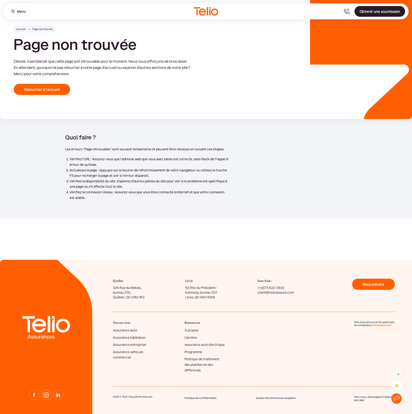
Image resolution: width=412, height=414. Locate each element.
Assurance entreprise (129, 344)
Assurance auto (125, 330)
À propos (191, 330)
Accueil (21, 29)
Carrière (191, 337)
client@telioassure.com (275, 292)
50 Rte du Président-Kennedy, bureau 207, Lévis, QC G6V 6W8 (201, 292)
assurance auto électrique (205, 344)
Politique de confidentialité (201, 397)
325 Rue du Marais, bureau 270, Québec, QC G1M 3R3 (128, 292)
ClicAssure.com (382, 325)
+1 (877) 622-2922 (270, 288)
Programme (193, 352)
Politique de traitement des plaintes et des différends (202, 364)
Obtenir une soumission (380, 11)
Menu (21, 11)
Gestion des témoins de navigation (276, 398)
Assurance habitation (129, 337)
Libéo (361, 400)
